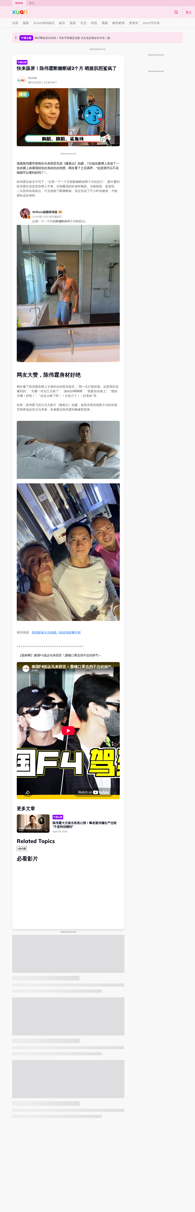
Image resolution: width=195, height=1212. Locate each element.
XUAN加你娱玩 (44, 23)
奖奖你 (133, 23)
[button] (15, 35)
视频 (105, 23)
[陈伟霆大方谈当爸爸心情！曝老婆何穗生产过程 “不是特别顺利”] (33, 823)
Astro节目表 (151, 23)
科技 (94, 23)
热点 (31, 3)
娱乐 (62, 23)
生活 (83, 23)
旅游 (73, 23)
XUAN (19, 3)
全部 (15, 23)
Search (176, 12)
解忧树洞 (118, 23)
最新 (26, 23)
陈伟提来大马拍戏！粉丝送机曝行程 (56, 632)
